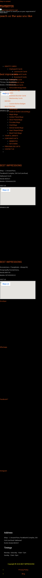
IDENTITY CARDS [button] (11, 66)
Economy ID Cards (20, 77)
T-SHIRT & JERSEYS (11, 136)
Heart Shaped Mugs (16, 130)
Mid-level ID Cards (20, 74)
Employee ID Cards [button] (15, 69)
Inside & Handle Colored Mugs (19, 112)
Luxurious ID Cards (20, 71)
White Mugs (13, 109)
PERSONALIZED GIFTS (12, 146)
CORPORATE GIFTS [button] (11, 138)
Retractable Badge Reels (17, 88)
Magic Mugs (13, 114)
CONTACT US (9, 149)
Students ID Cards (15, 80)
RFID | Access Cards (16, 85)
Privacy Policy (23, 570)
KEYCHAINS (13, 144)
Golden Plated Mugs (16, 117)
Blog (23, 574)
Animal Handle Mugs (16, 128)
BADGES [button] (7, 101)
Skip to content (5, 1)
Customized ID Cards (16, 82)
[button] (21, 37)
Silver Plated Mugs (15, 120)
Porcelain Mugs (14, 122)
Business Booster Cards (17, 96)
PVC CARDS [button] (9, 93)
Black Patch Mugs (15, 133)
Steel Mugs (13, 125)
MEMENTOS (13, 141)
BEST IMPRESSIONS (7, 6)
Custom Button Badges (17, 104)
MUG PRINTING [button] (10, 106)
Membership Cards (16, 98)
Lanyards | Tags (14, 90)
